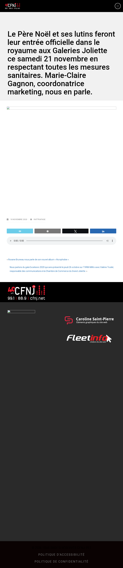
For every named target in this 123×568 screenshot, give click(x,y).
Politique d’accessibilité (61, 554)
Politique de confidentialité (61, 561)
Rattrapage (39, 219)
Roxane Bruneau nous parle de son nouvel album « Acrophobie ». (38, 259)
